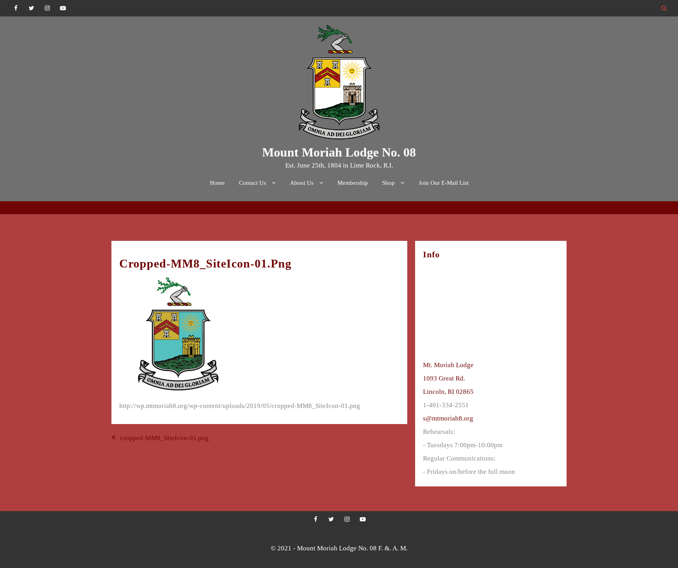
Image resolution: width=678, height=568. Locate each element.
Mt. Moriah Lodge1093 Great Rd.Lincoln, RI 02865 (448, 378)
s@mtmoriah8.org (448, 418)
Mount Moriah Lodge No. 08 (339, 152)
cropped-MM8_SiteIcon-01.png (164, 438)
